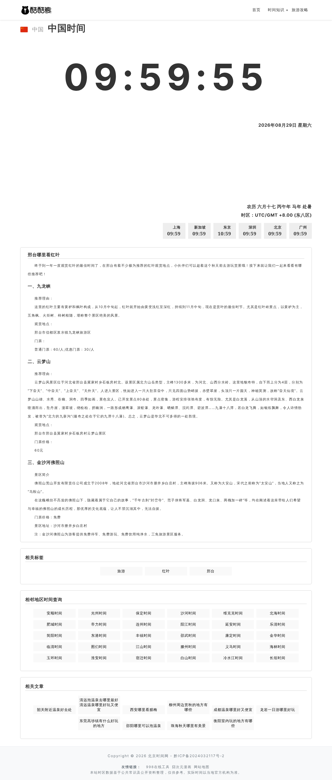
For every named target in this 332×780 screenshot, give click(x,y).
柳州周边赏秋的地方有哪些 (188, 707)
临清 (54, 646)
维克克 (233, 613)
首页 (256, 9)
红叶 (166, 571)
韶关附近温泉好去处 (54, 709)
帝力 (99, 624)
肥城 (54, 624)
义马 (233, 646)
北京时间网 (158, 755)
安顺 (54, 613)
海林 (277, 646)
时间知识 (276, 9)
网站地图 (202, 767)
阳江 (188, 624)
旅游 (121, 571)
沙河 (188, 613)
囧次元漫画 (182, 767)
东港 (99, 635)
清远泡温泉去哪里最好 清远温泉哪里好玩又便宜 (98, 705)
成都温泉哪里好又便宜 (233, 709)
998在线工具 (158, 767)
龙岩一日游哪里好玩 (277, 709)
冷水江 (233, 658)
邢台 (211, 571)
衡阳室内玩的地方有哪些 (233, 723)
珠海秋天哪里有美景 (188, 725)
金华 (277, 635)
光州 (99, 613)
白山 (188, 658)
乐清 (277, 624)
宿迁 (143, 658)
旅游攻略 (300, 9)
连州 (143, 624)
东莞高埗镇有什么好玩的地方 (98, 723)
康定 (233, 635)
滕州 (188, 646)
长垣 (277, 658)
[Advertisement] (166, 166)
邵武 (188, 635)
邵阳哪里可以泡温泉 (143, 725)
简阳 (54, 635)
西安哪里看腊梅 (143, 709)
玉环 (54, 658)
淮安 (99, 658)
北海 (277, 613)
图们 (99, 646)
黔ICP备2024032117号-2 (199, 755)
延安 (233, 624)
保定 (143, 613)
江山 (143, 646)
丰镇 (143, 635)
